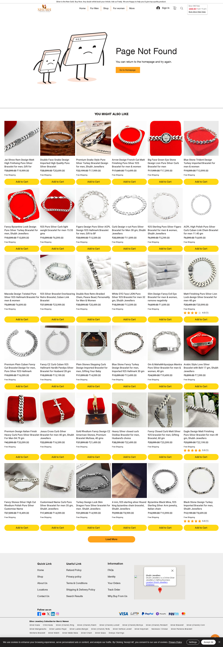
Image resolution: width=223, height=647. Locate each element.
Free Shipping (10, 175)
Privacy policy (73, 576)
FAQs (111, 570)
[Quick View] (21, 138)
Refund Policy (73, 570)
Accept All (208, 642)
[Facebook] (39, 614)
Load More (111, 539)
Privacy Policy (175, 642)
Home (40, 570)
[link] (175, 8)
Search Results (74, 596)
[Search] (182, 8)
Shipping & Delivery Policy (80, 589)
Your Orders (114, 583)
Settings (193, 642)
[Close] (219, 642)
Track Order (114, 589)
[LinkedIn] (53, 614)
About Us (42, 583)
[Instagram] (57, 614)
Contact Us (43, 596)
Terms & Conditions (76, 583)
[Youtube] (44, 614)
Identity (111, 576)
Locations (42, 589)
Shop (40, 576)
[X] (48, 614)
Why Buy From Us (117, 596)
